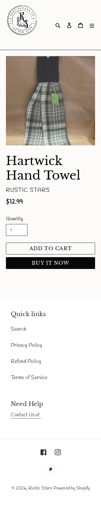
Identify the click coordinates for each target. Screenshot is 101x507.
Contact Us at (26, 414)
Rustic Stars (40, 488)
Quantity (14, 219)
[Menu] (91, 25)
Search (18, 329)
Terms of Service (29, 377)
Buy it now (50, 263)
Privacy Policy (26, 345)
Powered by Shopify (71, 488)
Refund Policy (26, 361)
